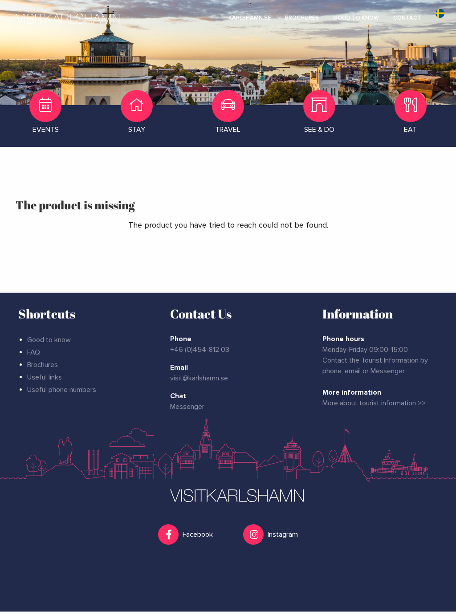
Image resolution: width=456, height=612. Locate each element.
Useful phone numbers (61, 389)
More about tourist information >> (374, 403)
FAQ (33, 352)
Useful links (44, 377)
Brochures (42, 364)
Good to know (49, 339)
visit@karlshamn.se (199, 378)
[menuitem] (249, 18)
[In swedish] (440, 18)
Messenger (187, 406)
